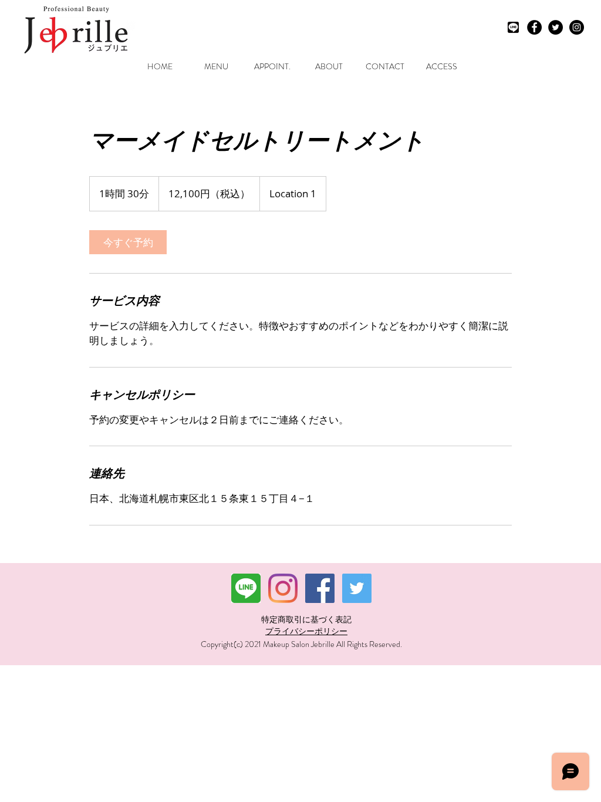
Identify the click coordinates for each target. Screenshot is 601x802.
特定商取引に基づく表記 (306, 619)
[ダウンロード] (246, 588)
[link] (128, 242)
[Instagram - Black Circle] (576, 27)
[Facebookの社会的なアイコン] (320, 588)
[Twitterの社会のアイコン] (357, 588)
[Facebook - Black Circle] (534, 27)
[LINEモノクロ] (513, 27)
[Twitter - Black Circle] (555, 27)
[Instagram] (283, 588)
